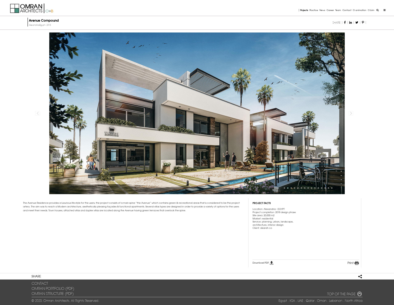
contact (40, 283)
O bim (371, 10)
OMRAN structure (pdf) (53, 293)
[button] (53, 113)
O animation (359, 10)
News (322, 10)
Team (338, 10)
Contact (346, 10)
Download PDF (261, 262)
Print (351, 263)
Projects (304, 10)
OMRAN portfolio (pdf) (53, 288)
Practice (314, 10)
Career (330, 10)
